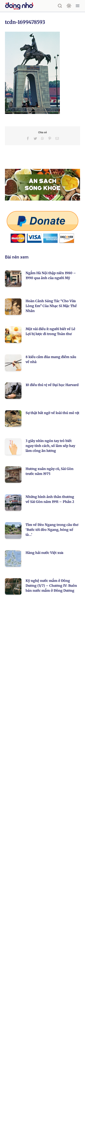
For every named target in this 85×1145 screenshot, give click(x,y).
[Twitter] (35, 138)
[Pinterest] (49, 138)
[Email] (57, 138)
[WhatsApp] (42, 138)
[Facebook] (28, 138)
